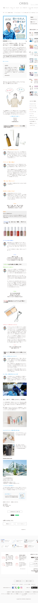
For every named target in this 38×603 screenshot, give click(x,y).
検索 (31, 4)
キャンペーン (7, 7)
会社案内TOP (9, 591)
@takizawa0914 (7, 75)
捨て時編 (7, 56)
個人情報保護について (28, 591)
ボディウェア (33, 584)
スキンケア (17, 7)
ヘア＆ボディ (21, 584)
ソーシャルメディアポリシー (32, 593)
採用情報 (13, 591)
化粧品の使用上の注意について (19, 591)
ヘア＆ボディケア (24, 7)
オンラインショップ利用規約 (5, 593)
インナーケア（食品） (30, 8)
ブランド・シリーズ (12, 8)
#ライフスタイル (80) (34, 23)
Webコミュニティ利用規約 (15, 593)
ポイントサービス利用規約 (23, 593)
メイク (21, 7)
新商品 (4, 7)
